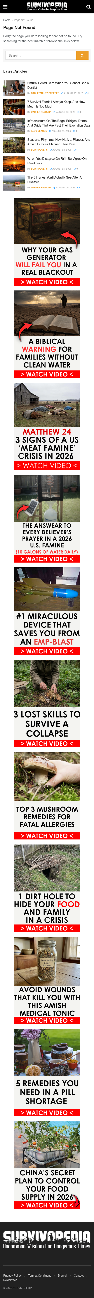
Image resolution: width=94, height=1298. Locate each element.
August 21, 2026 (61, 168)
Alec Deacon (39, 130)
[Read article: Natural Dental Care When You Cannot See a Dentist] (14, 88)
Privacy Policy (12, 1275)
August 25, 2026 (61, 130)
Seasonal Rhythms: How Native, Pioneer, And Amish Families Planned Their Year (58, 141)
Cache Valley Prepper (45, 93)
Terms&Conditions (39, 1275)
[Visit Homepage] (47, 6)
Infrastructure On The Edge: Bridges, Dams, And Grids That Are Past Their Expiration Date (58, 122)
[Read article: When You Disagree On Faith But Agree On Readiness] (14, 164)
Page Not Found (23, 20)
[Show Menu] (5, 6)
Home (6, 20)
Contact (79, 1275)
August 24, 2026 (61, 149)
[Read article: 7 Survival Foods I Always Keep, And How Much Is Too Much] (14, 107)
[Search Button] (88, 6)
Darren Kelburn (41, 111)
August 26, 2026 (65, 111)
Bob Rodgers (39, 149)
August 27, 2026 (73, 93)
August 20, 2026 (65, 187)
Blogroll (62, 1275)
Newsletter (10, 1280)
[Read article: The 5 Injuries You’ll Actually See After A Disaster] (14, 183)
